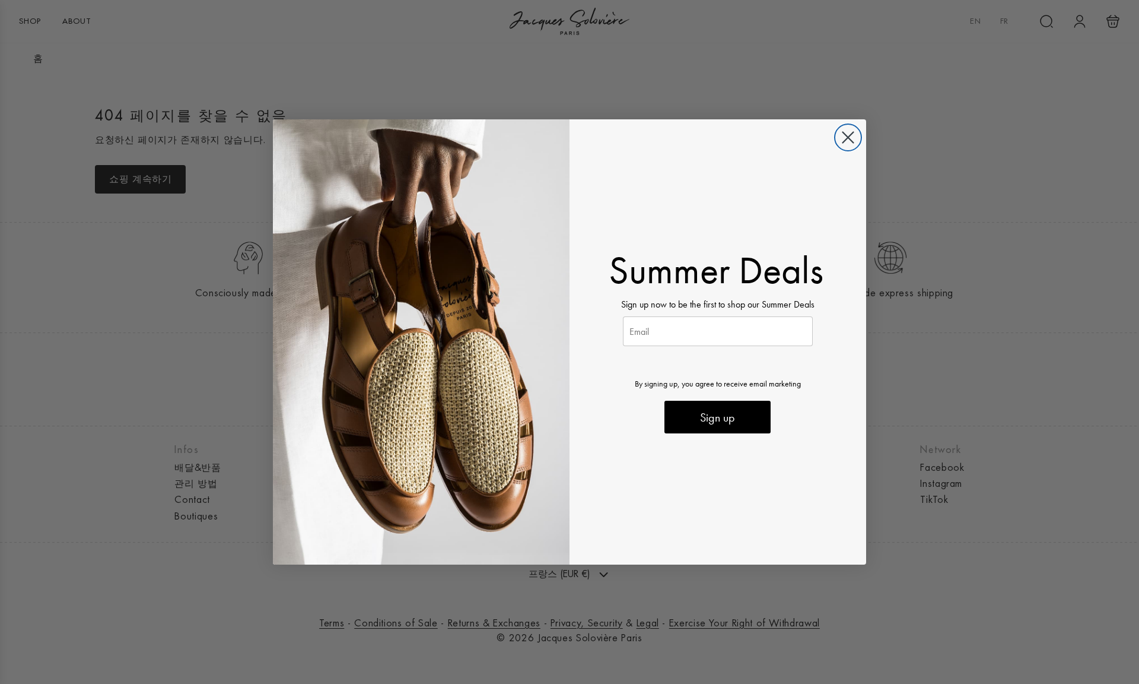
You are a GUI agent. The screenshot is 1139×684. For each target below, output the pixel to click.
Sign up (717, 417)
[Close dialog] (848, 137)
